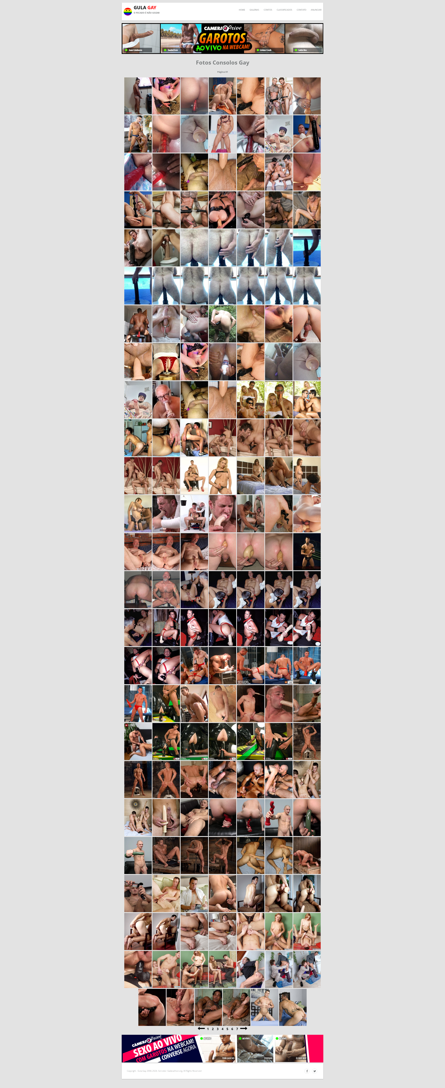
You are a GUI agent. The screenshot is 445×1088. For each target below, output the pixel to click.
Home (242, 9)
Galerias (254, 9)
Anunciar (316, 9)
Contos (268, 9)
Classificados (284, 9)
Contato (301, 9)
